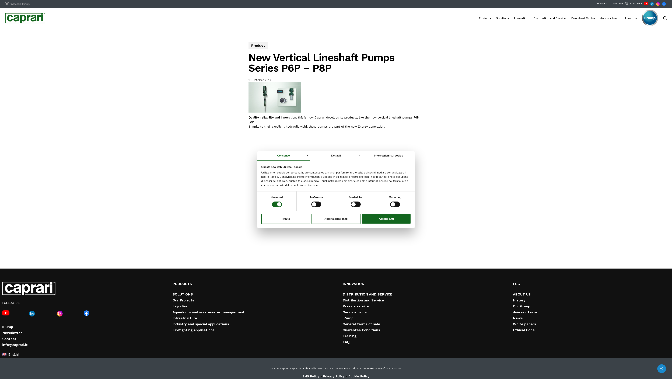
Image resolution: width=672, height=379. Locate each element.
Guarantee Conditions (361, 330)
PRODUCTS (182, 284)
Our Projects (183, 300)
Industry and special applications (201, 324)
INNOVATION (353, 284)
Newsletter (12, 333)
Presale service (356, 306)
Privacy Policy (334, 376)
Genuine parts (355, 312)
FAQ (346, 342)
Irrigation (180, 306)
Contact (9, 339)
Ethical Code (524, 330)
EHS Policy (310, 376)
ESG (516, 284)
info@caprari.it (15, 345)
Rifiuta (286, 218)
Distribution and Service (363, 300)
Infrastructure (185, 318)
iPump (7, 327)
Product (258, 45)
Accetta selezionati (336, 218)
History (519, 300)
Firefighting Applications (193, 330)
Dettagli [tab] (336, 155)
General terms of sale (361, 324)
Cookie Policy (358, 376)
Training (349, 336)
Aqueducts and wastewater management (209, 312)
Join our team (525, 312)
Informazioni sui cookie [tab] (388, 155)
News (518, 318)
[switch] (316, 204)
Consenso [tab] (283, 155)
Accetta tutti (386, 218)
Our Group (521, 306)
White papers (524, 324)
